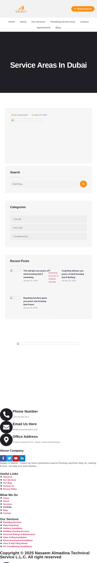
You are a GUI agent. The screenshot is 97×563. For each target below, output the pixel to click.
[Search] (83, 184)
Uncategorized (19, 236)
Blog (58, 27)
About (23, 22)
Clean (15, 219)
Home (11, 22)
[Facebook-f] (3, 458)
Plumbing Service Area (63, 22)
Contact (84, 22)
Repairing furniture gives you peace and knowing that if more (35, 301)
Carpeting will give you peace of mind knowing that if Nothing (73, 274)
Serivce (16, 228)
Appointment (44, 27)
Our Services (38, 22)
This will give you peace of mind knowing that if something (35, 274)
